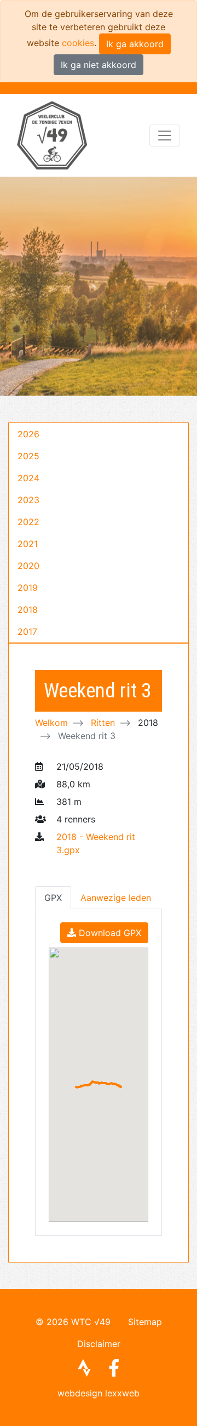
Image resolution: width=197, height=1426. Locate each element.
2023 (28, 499)
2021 (28, 543)
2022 (28, 521)
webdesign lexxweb (98, 1393)
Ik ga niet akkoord (98, 64)
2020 (28, 565)
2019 (28, 587)
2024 (28, 477)
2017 (27, 631)
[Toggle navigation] (164, 135)
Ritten (103, 722)
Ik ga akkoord (135, 43)
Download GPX (108, 932)
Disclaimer (98, 1343)
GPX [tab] (53, 897)
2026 (28, 434)
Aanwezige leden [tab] (115, 897)
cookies (78, 42)
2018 (28, 609)
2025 (28, 455)
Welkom (51, 722)
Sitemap (145, 1321)
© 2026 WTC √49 (73, 1321)
